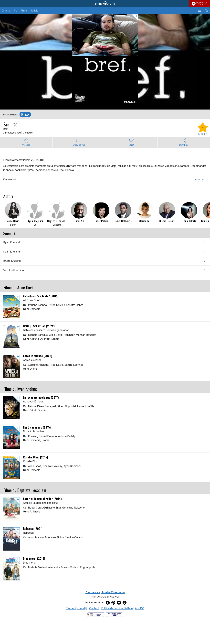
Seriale (34, 10)
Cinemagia (105, 3)
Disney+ (25, 114)
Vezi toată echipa (13, 270)
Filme (24, 10)
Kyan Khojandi (11, 242)
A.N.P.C (139, 608)
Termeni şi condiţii (76, 608)
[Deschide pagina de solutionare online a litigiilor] (114, 614)
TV (15, 10)
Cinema (6, 10)
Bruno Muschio (12, 260)
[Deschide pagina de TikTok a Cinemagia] (124, 602)
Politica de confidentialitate (117, 608)
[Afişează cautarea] (206, 10)
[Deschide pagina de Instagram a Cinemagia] (113, 602)
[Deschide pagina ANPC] (95, 614)
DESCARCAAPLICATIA (201, 3)
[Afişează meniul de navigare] (199, 10)
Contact (94, 608)
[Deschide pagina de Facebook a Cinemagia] (108, 602)
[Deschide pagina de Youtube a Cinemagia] (119, 602)
